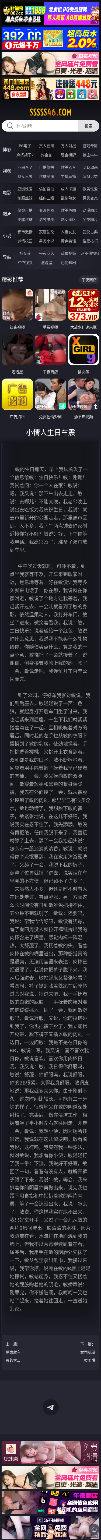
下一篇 (87, 1352)
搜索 (88, 125)
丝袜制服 (46, 176)
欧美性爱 (90, 188)
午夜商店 (46, 253)
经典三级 (46, 197)
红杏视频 (25, 262)
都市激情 (25, 231)
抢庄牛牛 (90, 154)
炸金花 (46, 154)
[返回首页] (94, 1529)
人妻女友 (68, 231)
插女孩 (25, 253)
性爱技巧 (90, 240)
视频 (7, 171)
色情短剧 (68, 262)
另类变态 (90, 197)
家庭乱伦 (46, 231)
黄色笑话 (68, 240)
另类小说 (46, 240)
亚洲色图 (46, 210)
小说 (7, 236)
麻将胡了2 (25, 154)
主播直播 (68, 176)
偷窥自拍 (25, 210)
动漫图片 (90, 210)
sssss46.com (51, 112)
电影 (7, 193)
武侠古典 (90, 231)
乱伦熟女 (68, 197)
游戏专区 (90, 145)
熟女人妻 (25, 176)
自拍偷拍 (46, 167)
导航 (7, 257)
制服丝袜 (25, 197)
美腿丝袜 (25, 219)
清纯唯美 (46, 219)
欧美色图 (68, 210)
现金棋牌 (68, 154)
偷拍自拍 (46, 188)
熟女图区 (68, 219)
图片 (7, 214)
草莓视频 (68, 253)
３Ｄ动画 (90, 167)
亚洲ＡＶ (25, 167)
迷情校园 (25, 240)
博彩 (7, 150)
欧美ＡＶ (68, 167)
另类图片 (90, 219)
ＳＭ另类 (90, 176)
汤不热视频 (90, 253)
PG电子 (25, 145)
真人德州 (46, 145)
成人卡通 (68, 188)
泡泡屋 (46, 262)
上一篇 (13, 1352)
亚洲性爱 (25, 188)
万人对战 (68, 145)
